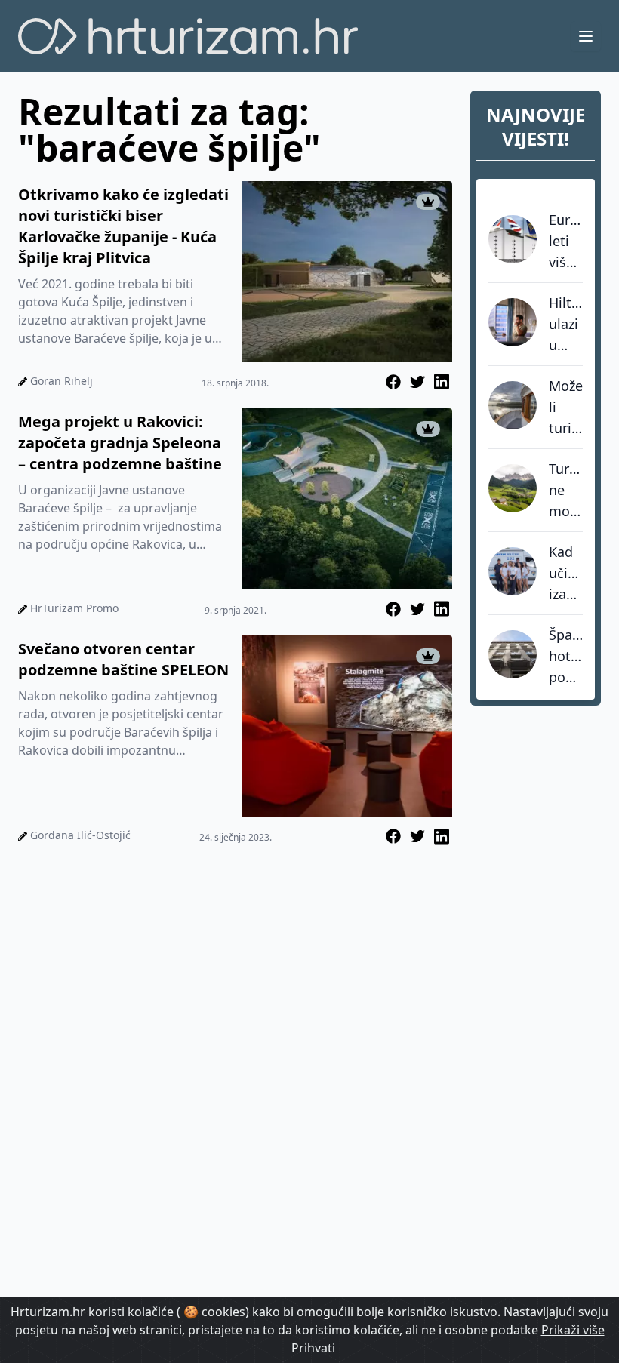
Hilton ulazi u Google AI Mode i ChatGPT (566, 324)
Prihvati (313, 1348)
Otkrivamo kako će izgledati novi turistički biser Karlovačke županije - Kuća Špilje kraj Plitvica (123, 226)
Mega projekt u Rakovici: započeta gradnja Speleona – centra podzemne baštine (120, 442)
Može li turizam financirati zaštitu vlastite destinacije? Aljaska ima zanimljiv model (566, 407)
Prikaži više (573, 1329)
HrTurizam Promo (74, 608)
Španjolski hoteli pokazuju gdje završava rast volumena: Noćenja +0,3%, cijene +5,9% (566, 657)
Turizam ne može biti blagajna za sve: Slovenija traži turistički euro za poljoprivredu (566, 491)
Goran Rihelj (61, 381)
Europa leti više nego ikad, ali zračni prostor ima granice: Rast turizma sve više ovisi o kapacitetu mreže (566, 241)
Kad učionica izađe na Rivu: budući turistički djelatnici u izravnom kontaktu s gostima (566, 574)
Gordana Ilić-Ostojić (80, 835)
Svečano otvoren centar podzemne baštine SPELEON (123, 659)
